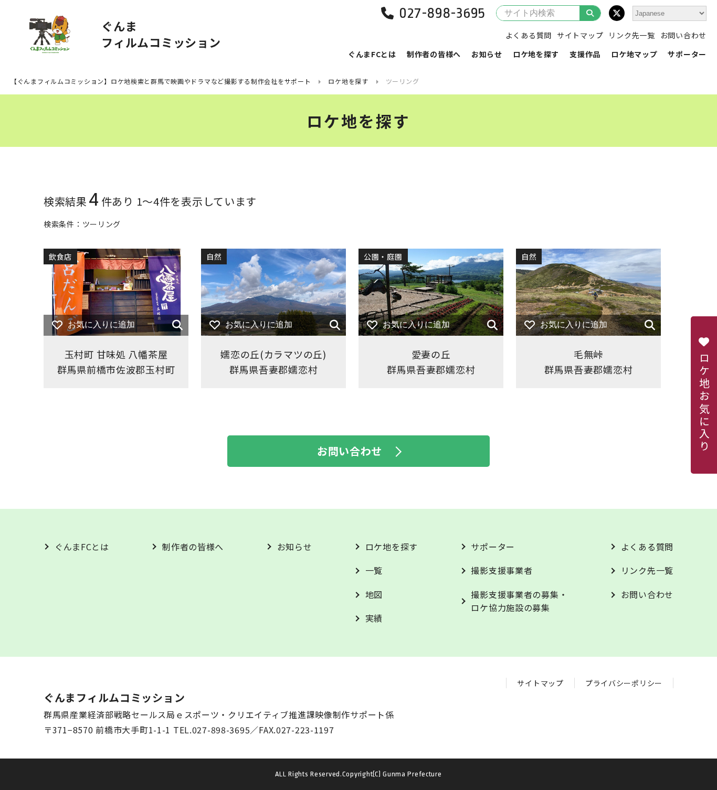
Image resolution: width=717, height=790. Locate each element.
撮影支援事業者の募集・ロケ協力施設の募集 (519, 601)
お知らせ (486, 54)
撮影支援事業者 (501, 570)
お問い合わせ (683, 35)
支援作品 (585, 54)
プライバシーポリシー (623, 683)
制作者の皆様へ (434, 54)
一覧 (374, 570)
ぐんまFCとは (372, 54)
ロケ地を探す (536, 54)
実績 (374, 618)
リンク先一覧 (631, 35)
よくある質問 (528, 35)
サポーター (687, 54)
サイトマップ (580, 35)
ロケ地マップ (634, 54)
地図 (374, 594)
